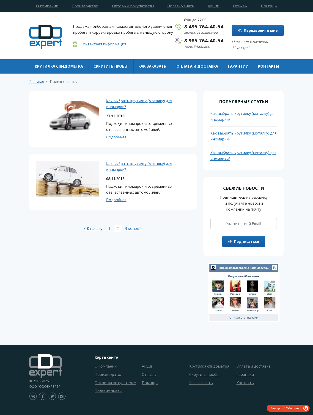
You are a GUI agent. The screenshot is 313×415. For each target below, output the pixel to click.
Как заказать (152, 66)
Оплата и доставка (197, 66)
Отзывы (240, 5)
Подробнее (116, 137)
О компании (47, 5)
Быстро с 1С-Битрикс (285, 408)
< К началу (93, 228)
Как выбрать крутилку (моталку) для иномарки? (139, 103)
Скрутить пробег (110, 66)
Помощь (269, 5)
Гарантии (238, 66)
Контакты (268, 66)
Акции (213, 5)
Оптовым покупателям (133, 5)
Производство (85, 5)
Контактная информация (103, 44)
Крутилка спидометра (59, 66)
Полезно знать (180, 5)
